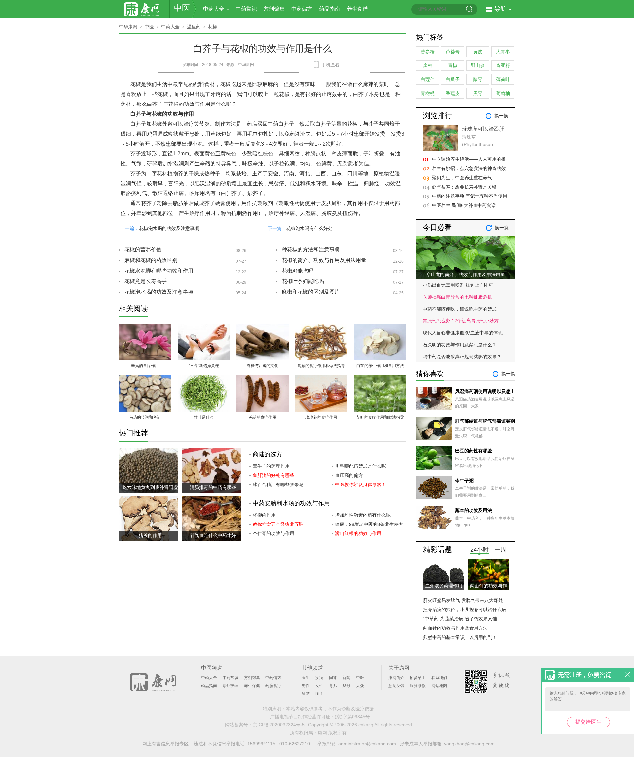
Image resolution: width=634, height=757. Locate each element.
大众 (360, 685)
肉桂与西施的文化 (262, 365)
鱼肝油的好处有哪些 (273, 475)
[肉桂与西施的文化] (262, 327)
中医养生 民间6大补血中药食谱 (464, 205)
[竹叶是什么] (204, 379)
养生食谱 (357, 9)
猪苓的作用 (150, 535)
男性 (306, 685)
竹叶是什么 (204, 417)
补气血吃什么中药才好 (213, 535)
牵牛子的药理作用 (271, 466)
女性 (319, 685)
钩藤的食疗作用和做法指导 (321, 365)
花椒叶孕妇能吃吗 (303, 281)
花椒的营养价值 (142, 249)
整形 (346, 685)
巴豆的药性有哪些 (473, 450)
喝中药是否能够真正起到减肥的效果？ (462, 356)
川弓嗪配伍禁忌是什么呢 (360, 466)
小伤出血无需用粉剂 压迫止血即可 (458, 285)
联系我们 (439, 677)
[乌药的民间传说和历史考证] (145, 379)
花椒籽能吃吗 (297, 270)
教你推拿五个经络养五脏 (278, 524)
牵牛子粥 (464, 480)
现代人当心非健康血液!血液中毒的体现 (463, 332)
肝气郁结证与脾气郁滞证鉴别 (485, 421)
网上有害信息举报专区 (165, 743)
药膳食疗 (273, 685)
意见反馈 (396, 685)
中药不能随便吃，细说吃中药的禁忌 (460, 309)
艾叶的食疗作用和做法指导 (380, 417)
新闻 (346, 677)
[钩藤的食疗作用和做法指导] (321, 327)
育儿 (333, 685)
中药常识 (246, 9)
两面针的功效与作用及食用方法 (455, 628)
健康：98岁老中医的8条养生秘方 (369, 524)
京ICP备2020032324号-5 (279, 724)
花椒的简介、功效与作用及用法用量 (324, 260)
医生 (306, 677)
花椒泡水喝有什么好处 (309, 228)
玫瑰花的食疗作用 (321, 417)
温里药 (194, 26)
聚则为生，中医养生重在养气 (462, 177)
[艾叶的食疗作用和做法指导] (380, 379)
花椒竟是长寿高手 (145, 281)
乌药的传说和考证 (145, 417)
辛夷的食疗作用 (145, 365)
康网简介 (396, 677)
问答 (333, 677)
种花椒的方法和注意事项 (311, 249)
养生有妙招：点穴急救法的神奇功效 (469, 168)
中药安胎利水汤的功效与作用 (291, 503)
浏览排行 (437, 115)
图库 (319, 693)
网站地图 (439, 685)
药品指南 (329, 9)
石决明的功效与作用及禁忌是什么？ (460, 344)
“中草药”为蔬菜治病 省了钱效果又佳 (460, 618)
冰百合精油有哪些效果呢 (278, 484)
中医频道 (211, 668)
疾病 (319, 677)
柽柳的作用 (264, 515)
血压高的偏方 (349, 475)
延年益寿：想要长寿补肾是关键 (464, 186)
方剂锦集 (274, 9)
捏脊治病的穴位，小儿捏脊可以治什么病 (464, 609)
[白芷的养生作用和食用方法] (380, 327)
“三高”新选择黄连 (204, 365)
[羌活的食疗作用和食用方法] (262, 379)
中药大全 (213, 9)
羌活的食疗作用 (262, 417)
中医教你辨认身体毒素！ (360, 484)
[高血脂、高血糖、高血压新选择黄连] (204, 327)
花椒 (212, 26)
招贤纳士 (418, 677)
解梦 (306, 693)
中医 (182, 7)
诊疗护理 (230, 685)
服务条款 (418, 685)
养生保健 (252, 685)
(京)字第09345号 (352, 716)
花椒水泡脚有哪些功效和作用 (158, 270)
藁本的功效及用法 (473, 510)
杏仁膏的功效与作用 (273, 533)
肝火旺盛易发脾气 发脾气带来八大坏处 (463, 600)
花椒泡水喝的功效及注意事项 (169, 228)
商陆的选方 (267, 454)
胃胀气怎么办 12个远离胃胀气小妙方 (461, 320)
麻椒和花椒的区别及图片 (311, 292)
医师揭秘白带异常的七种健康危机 (457, 297)
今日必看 (437, 227)
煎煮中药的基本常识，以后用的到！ (460, 637)
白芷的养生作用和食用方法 (380, 365)
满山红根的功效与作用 (358, 533)
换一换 (501, 115)
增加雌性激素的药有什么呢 (363, 515)
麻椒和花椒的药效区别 (150, 260)
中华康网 (128, 26)
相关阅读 (133, 308)
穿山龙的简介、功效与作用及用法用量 (465, 274)
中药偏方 (301, 9)
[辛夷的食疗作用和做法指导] (145, 327)
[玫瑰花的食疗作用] (321, 379)
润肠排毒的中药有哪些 (213, 487)
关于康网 (398, 668)
